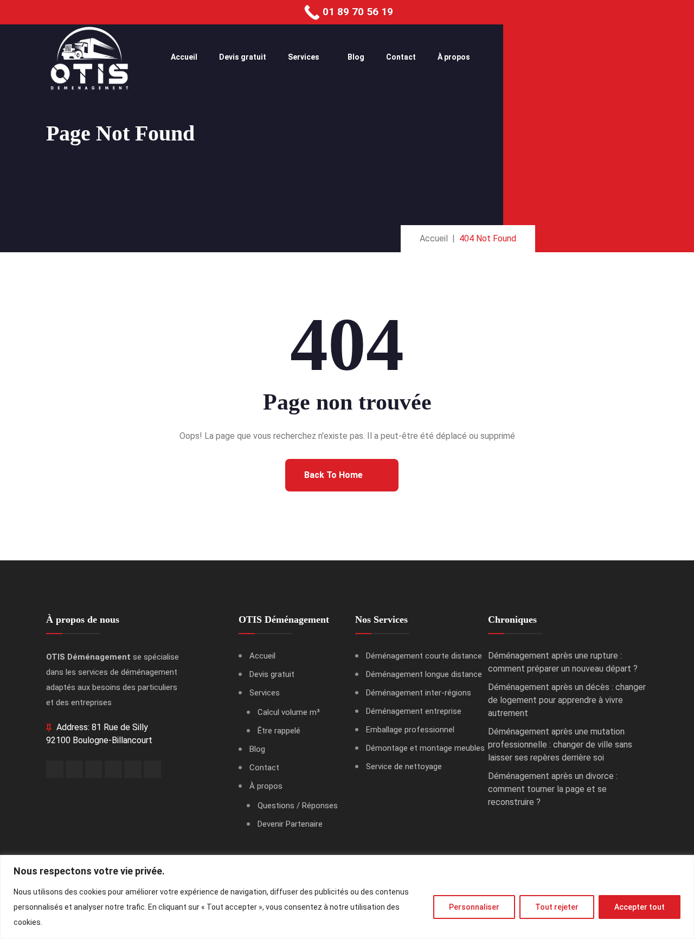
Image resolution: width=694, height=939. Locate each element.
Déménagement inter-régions (418, 693)
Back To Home (334, 475)
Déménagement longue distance (424, 674)
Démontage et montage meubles (425, 748)
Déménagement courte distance (424, 656)
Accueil (184, 57)
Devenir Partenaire (290, 824)
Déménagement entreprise (413, 711)
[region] (347, 897)
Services (303, 57)
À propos (454, 57)
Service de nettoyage (404, 766)
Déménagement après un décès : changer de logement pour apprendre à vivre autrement (567, 700)
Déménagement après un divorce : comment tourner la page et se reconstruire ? (553, 789)
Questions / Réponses (298, 805)
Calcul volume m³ (289, 712)
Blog (356, 57)
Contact (401, 57)
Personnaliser (474, 907)
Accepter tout (639, 907)
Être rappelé (279, 731)
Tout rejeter (557, 907)
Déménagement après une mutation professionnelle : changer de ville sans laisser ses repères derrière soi (560, 744)
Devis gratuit (242, 57)
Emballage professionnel (410, 729)
